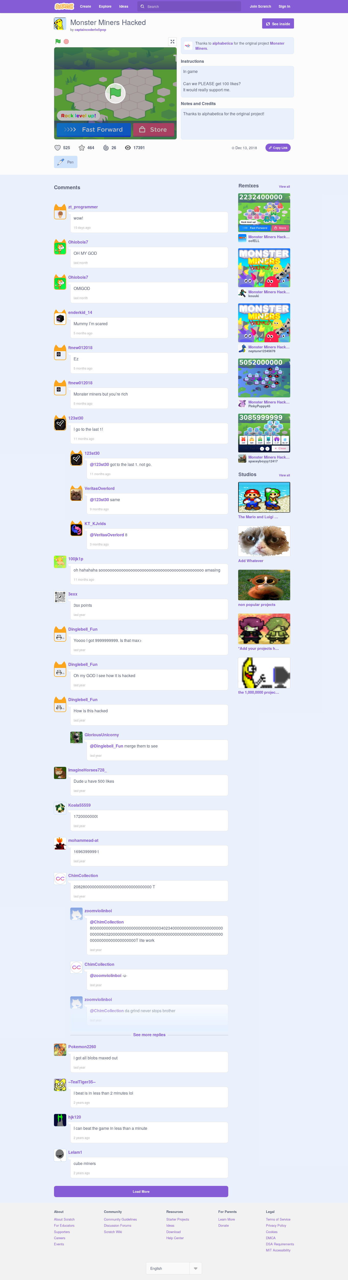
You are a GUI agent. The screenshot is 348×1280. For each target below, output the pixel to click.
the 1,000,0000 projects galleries (259, 692)
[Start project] (58, 41)
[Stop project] (66, 41)
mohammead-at (83, 840)
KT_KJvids (95, 523)
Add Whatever (250, 561)
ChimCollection (83, 875)
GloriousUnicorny (102, 735)
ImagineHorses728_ (87, 770)
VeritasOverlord (100, 488)
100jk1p (75, 559)
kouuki (253, 296)
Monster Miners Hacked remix (269, 237)
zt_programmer (83, 207)
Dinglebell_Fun (83, 629)
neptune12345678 (261, 351)
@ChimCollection (107, 922)
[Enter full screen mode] (172, 41)
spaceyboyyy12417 (263, 461)
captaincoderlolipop (90, 29)
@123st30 (99, 464)
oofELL (254, 240)
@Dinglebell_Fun (106, 746)
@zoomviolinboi (105, 975)
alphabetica (222, 43)
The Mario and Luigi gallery (259, 517)
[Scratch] (64, 6)
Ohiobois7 (78, 242)
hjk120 (74, 1117)
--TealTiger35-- (82, 1082)
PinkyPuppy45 (259, 406)
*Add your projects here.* (259, 648)
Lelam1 (75, 1152)
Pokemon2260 (82, 1046)
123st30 (75, 418)
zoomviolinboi (98, 911)
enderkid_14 (80, 312)
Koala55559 (79, 805)
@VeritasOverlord (107, 535)
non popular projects (256, 604)
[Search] (142, 6)
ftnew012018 (80, 347)
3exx (72, 594)
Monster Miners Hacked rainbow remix (269, 347)
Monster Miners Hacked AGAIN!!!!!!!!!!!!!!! (269, 457)
